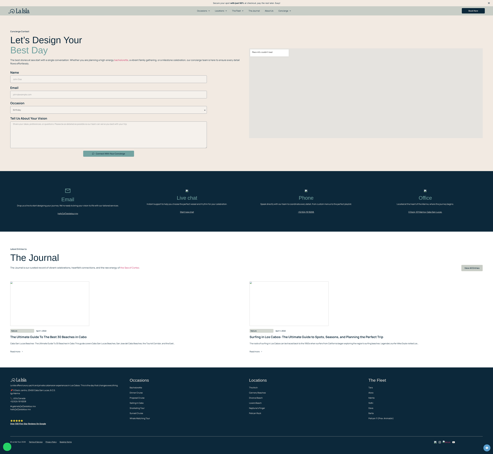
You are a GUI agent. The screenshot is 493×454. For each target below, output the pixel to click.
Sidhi (370, 403)
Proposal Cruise (137, 397)
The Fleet (236, 10)
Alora (370, 392)
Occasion (17, 103)
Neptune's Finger (257, 408)
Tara (370, 387)
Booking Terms (66, 442)
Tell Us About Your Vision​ (28, 118)
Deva (370, 408)
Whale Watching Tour (140, 418)
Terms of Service (35, 442)
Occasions (202, 10)
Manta (371, 397)
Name (14, 72)
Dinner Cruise (136, 392)
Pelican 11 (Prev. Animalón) (381, 418)
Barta (371, 413)
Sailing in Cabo (137, 403)
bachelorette (121, 60)
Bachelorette (136, 387)
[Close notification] (488, 3)
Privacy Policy (51, 442)
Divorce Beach (256, 397)
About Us (269, 10)
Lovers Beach (255, 403)
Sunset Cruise (136, 413)
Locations (219, 10)
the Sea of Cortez (129, 267)
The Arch (253, 387)
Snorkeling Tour (137, 408)
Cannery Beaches (257, 392)
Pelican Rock (255, 413)
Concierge (283, 10)
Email (14, 88)
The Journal (254, 10)
